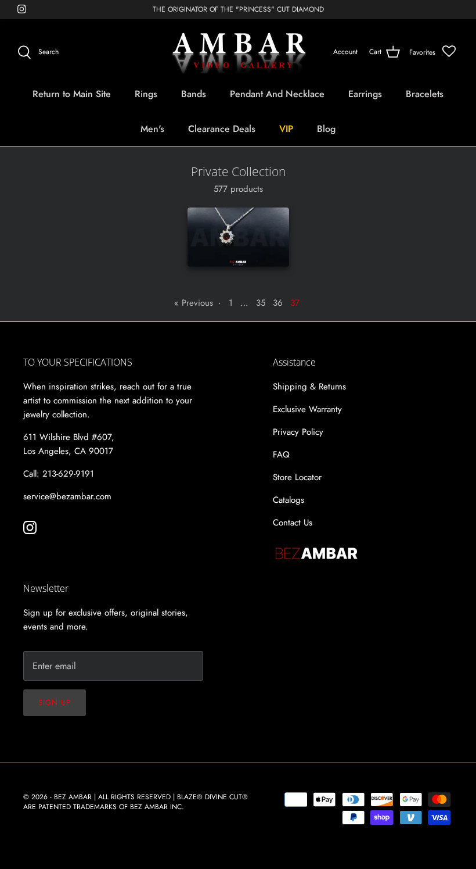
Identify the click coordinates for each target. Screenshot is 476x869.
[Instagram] (21, 9)
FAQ (281, 454)
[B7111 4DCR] (238, 237)
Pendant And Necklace (277, 94)
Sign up (54, 702)
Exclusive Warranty (307, 409)
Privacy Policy (298, 431)
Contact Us (292, 522)
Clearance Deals (221, 128)
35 (260, 302)
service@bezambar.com (67, 496)
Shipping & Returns (309, 386)
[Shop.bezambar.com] (238, 52)
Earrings (365, 94)
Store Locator (297, 477)
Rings (146, 94)
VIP (286, 128)
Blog (326, 128)
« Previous (193, 302)
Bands (193, 94)
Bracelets (424, 94)
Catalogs (288, 499)
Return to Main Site (72, 94)
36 (278, 302)
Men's (152, 128)
